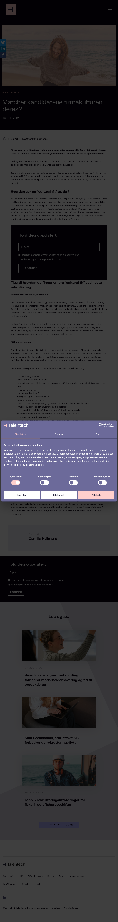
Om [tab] (97, 434)
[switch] (44, 482)
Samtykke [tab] (20, 434)
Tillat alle (96, 495)
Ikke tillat (21, 495)
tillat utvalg (59, 495)
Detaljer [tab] (59, 434)
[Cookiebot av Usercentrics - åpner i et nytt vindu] (101, 425)
